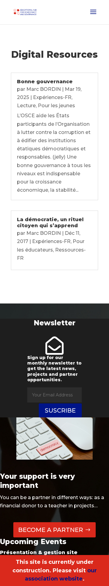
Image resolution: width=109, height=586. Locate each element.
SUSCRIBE (60, 410)
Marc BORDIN (43, 89)
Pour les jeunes (56, 105)
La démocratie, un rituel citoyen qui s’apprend (50, 223)
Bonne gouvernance (45, 81)
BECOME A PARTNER (50, 529)
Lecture (26, 105)
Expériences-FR (52, 97)
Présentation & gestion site (39, 552)
